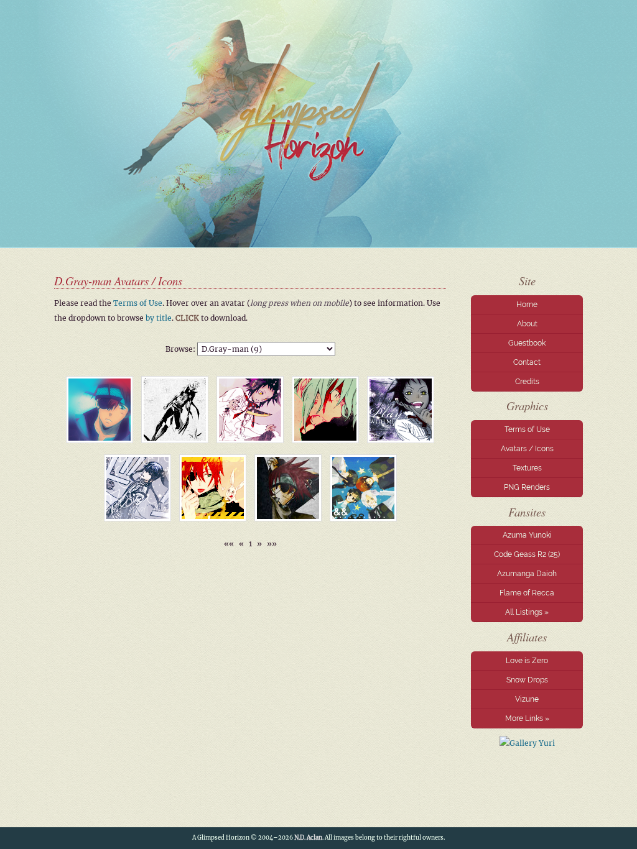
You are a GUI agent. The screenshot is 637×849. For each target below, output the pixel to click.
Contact (527, 362)
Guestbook (527, 343)
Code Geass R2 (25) (527, 554)
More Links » (527, 718)
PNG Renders (527, 487)
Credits (527, 381)
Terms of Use (527, 429)
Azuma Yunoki (527, 535)
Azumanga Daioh (527, 573)
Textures (527, 468)
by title (159, 318)
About (527, 323)
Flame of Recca (527, 593)
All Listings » (527, 612)
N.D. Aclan (308, 838)
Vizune (527, 699)
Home (526, 304)
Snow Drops (527, 680)
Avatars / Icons (527, 448)
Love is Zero (527, 660)
